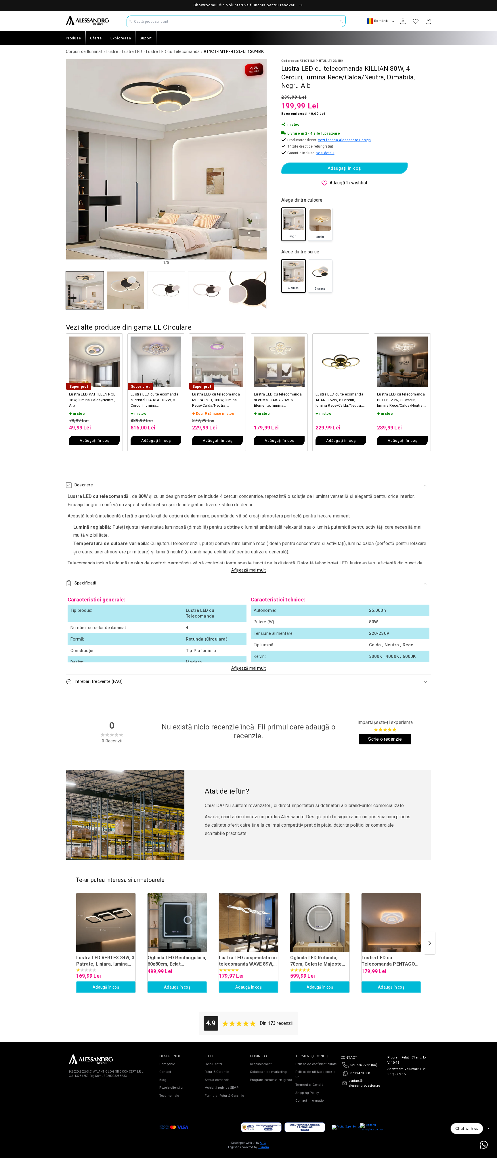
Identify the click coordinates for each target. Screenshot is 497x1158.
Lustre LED (132, 51)
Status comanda (217, 1080)
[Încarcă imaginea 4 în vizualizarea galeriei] (207, 290)
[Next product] (429, 943)
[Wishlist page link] (415, 21)
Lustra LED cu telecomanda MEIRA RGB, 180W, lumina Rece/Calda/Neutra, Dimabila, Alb (216, 400)
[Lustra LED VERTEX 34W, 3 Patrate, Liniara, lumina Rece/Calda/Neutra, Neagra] (105, 922)
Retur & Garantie (217, 1072)
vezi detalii (325, 153)
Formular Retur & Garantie (224, 1096)
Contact (165, 1072)
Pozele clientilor (171, 1088)
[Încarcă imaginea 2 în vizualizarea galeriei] (126, 290)
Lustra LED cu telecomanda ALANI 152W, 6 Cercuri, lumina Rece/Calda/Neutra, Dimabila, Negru (339, 400)
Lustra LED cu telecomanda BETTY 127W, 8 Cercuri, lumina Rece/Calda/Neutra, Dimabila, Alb (401, 400)
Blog (162, 1080)
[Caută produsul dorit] (341, 21)
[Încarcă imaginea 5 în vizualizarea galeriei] (248, 290)
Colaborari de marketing (268, 1072)
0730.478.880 (360, 1073)
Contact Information (310, 1100)
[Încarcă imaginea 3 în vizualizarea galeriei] (166, 290)
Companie (167, 1064)
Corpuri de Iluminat (84, 51)
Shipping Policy (307, 1093)
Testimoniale (169, 1096)
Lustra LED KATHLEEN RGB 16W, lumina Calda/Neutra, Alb (92, 400)
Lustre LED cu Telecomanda (173, 51)
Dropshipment (261, 1064)
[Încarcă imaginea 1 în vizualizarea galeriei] (85, 290)
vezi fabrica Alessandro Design (344, 140)
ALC (263, 1142)
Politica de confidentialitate (316, 1064)
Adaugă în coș (106, 987)
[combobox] (236, 21)
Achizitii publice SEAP (221, 1088)
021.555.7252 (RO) (363, 1065)
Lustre (112, 51)
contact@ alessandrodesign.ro (364, 1083)
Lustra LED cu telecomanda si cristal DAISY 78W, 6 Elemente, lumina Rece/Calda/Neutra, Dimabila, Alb (278, 400)
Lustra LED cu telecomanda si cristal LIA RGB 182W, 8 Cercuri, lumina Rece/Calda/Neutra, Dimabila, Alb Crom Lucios (154, 400)
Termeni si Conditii (310, 1085)
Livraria (263, 1147)
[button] (248, 485)
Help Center (214, 1064)
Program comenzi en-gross (271, 1080)
